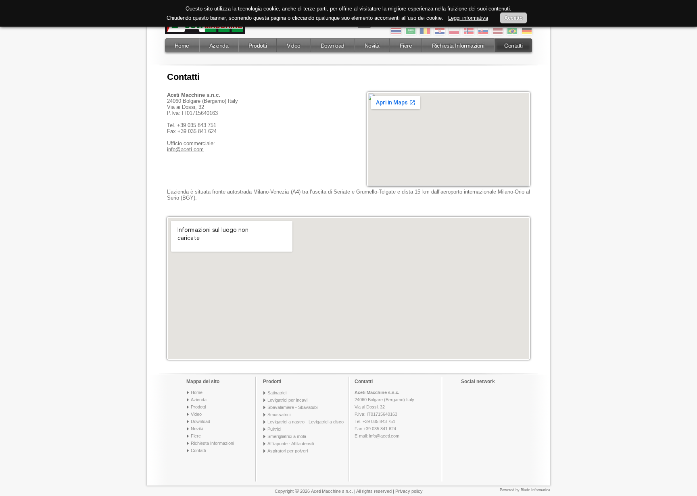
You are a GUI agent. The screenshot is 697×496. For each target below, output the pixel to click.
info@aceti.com (384, 435)
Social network (478, 381)
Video (294, 45)
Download (332, 45)
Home (182, 45)
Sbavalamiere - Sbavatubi (292, 407)
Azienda (219, 45)
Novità (372, 45)
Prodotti (257, 45)
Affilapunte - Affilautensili (290, 443)
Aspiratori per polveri (287, 450)
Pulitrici (274, 429)
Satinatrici (276, 392)
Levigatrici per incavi (287, 400)
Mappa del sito (202, 381)
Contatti (513, 45)
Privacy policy (409, 491)
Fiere (406, 45)
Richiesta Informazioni (458, 45)
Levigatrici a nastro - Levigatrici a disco (305, 421)
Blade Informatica (535, 490)
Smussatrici (278, 414)
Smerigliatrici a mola (286, 436)
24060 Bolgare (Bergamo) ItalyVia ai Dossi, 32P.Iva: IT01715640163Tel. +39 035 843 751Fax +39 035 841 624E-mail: (384, 414)
